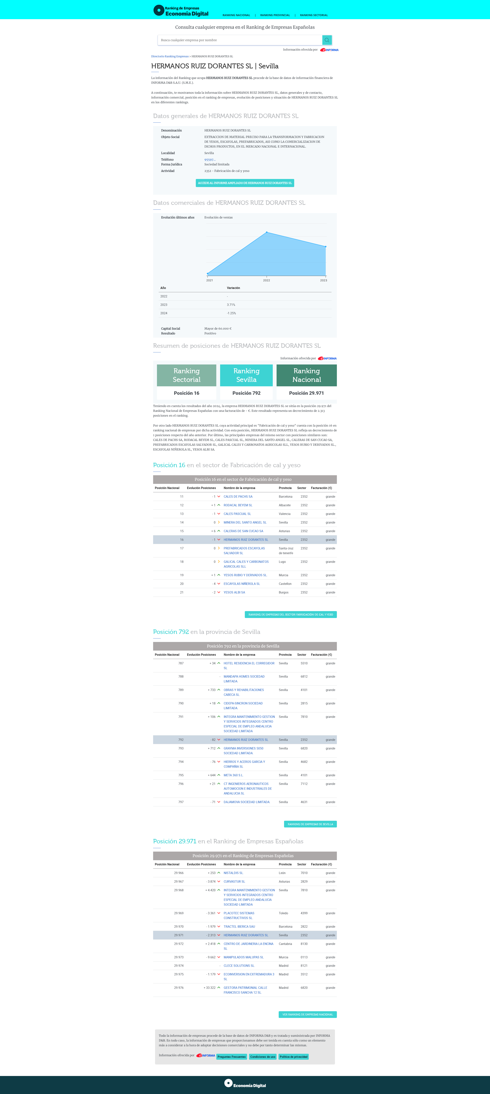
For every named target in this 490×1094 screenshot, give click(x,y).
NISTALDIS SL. (234, 873)
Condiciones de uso (262, 1057)
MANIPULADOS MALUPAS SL (244, 957)
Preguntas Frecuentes (232, 1057)
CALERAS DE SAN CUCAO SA (243, 531)
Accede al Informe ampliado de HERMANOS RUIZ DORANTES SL (245, 183)
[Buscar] (327, 40)
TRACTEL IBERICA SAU (239, 926)
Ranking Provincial (275, 15)
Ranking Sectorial (314, 15)
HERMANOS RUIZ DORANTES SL (246, 540)
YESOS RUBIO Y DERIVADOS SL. (246, 575)
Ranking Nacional (236, 15)
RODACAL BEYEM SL (238, 505)
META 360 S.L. (234, 775)
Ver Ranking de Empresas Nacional (308, 1014)
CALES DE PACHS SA (238, 496)
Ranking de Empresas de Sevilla (310, 824)
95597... (210, 159)
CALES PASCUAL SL (237, 514)
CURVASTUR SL (234, 881)
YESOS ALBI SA (234, 592)
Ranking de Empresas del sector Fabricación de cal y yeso (291, 614)
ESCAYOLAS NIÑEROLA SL (242, 584)
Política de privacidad (293, 1057)
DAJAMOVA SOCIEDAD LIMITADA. (247, 802)
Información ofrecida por (300, 49)
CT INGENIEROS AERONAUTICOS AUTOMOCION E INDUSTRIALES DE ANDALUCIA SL (248, 788)
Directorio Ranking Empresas (170, 56)
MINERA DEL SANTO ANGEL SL (245, 522)
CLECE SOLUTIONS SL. (239, 966)
